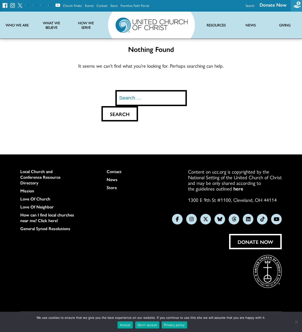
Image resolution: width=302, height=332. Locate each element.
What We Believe (51, 25)
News (112, 179)
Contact (102, 5)
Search (250, 5)
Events (89, 5)
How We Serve (86, 25)
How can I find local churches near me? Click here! (47, 217)
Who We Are (17, 25)
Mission (27, 191)
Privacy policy (174, 325)
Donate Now (273, 4)
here (238, 188)
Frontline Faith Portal (135, 5)
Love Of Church (35, 199)
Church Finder (72, 5)
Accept (125, 325)
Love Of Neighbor (37, 207)
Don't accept (147, 325)
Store (114, 5)
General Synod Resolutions (45, 228)
